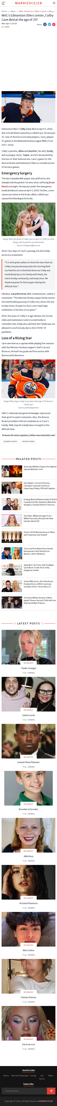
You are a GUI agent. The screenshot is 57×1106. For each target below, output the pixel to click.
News (51, 1075)
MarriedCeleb (28, 3)
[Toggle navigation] (4, 3)
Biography (24, 1075)
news (13, 11)
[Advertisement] (28, 59)
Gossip (33, 1075)
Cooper (6, 27)
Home (6, 1075)
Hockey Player (28, 441)
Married (15, 1075)
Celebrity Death (10, 441)
